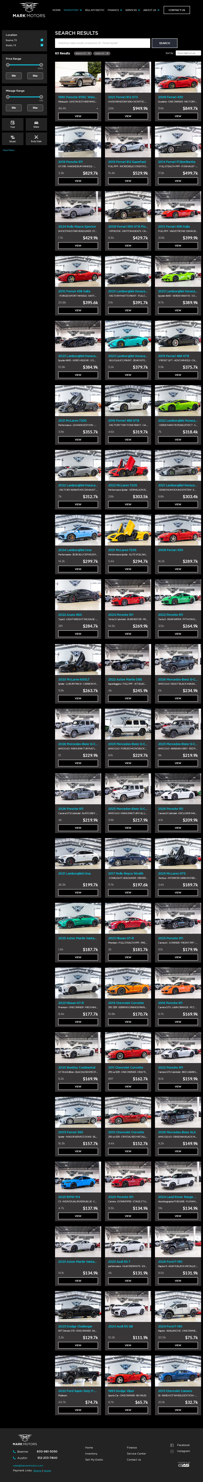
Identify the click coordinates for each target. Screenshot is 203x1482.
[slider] (8, 65)
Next (98, 77)
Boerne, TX (11, 40)
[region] (116, 53)
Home (56, 9)
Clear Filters (8, 150)
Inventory (71, 9)
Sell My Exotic (95, 9)
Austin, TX (11, 45)
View (78, 116)
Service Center (136, 1453)
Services (131, 9)
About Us (150, 9)
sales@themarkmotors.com (28, 1465)
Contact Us (177, 9)
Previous (58, 77)
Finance (113, 9)
